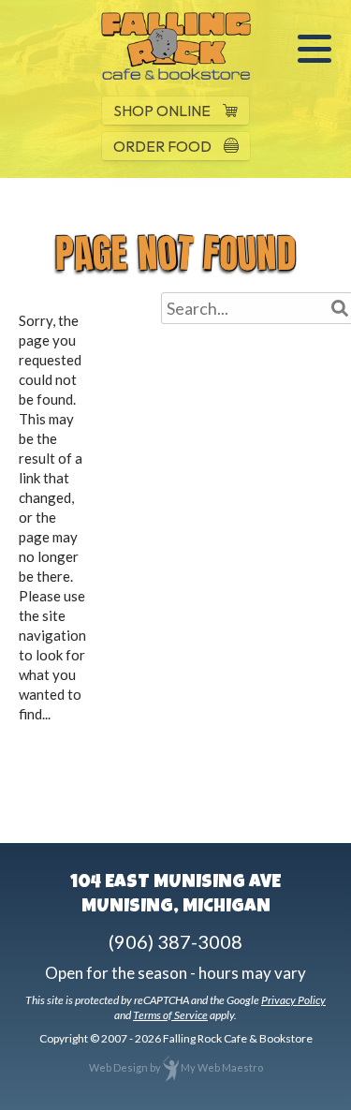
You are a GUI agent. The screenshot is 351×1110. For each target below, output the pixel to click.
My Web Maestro (222, 1067)
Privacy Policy (293, 1000)
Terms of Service (170, 1015)
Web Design (118, 1067)
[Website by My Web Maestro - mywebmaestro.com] (171, 1067)
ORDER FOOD (163, 146)
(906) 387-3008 (175, 941)
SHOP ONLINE (163, 110)
